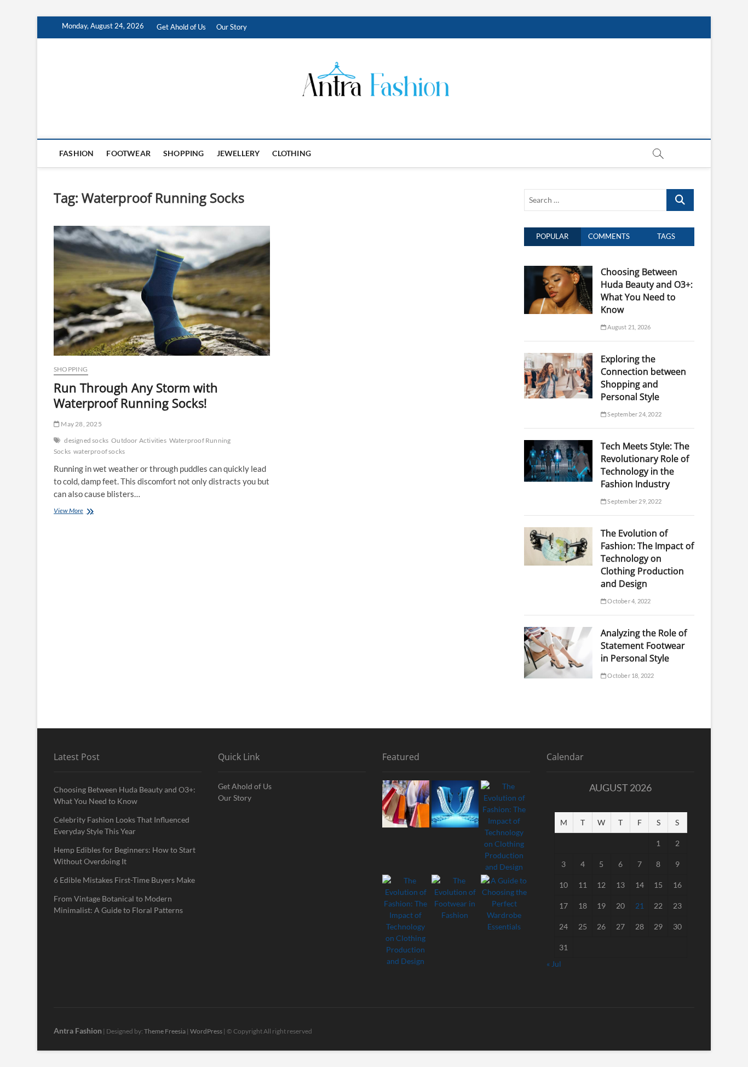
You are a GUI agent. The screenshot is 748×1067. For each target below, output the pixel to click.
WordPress (206, 1031)
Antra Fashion (78, 1030)
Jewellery (238, 153)
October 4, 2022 (628, 600)
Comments (609, 236)
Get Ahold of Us (181, 26)
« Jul (553, 963)
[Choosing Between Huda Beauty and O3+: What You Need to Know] (558, 272)
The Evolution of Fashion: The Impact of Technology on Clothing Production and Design (647, 558)
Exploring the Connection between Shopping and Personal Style (643, 378)
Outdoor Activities (138, 440)
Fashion (76, 153)
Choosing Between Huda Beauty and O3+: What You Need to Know (647, 291)
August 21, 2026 (628, 326)
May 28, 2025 (81, 424)
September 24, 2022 (633, 414)
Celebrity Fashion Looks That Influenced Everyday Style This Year (121, 825)
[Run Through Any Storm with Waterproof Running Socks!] (162, 291)
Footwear (128, 153)
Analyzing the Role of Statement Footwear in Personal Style (644, 645)
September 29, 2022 (633, 501)
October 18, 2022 (630, 675)
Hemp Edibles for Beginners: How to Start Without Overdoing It (124, 855)
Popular (552, 236)
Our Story (231, 26)
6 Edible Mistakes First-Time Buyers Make (124, 880)
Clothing (291, 153)
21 (639, 905)
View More (83, 511)
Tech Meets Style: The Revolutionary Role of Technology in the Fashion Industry (645, 465)
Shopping (183, 153)
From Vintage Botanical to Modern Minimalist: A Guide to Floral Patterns (118, 904)
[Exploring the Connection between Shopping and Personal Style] (558, 359)
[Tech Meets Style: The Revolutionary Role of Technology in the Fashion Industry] (558, 446)
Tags (666, 236)
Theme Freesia (165, 1031)
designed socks (86, 440)
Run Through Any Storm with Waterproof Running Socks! (136, 395)
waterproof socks (99, 451)
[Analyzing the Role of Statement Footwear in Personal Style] (558, 633)
